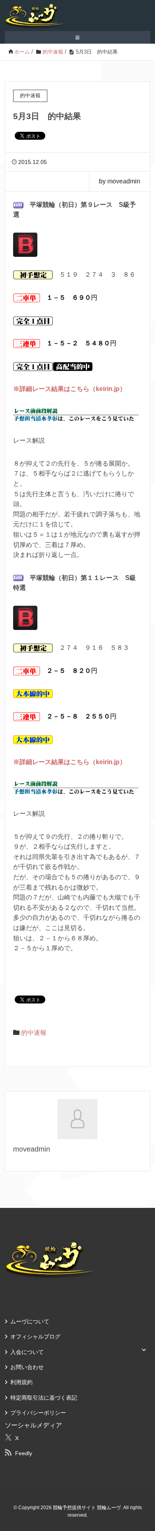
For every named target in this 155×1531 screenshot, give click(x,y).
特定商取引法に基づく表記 (43, 1397)
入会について (27, 1352)
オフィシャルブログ (35, 1336)
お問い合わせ (27, 1367)
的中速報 (33, 1032)
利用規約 (21, 1382)
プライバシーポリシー (38, 1413)
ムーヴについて (29, 1321)
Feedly (23, 1453)
